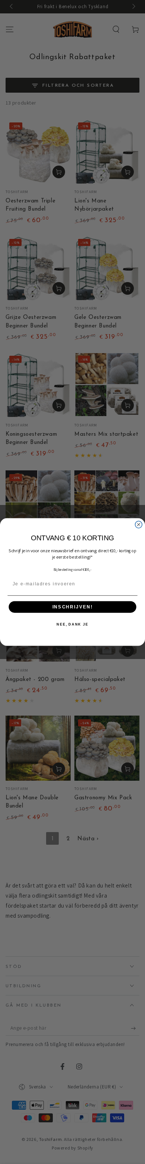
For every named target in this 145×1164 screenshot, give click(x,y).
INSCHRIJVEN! (72, 606)
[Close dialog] (138, 524)
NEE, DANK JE (72, 625)
